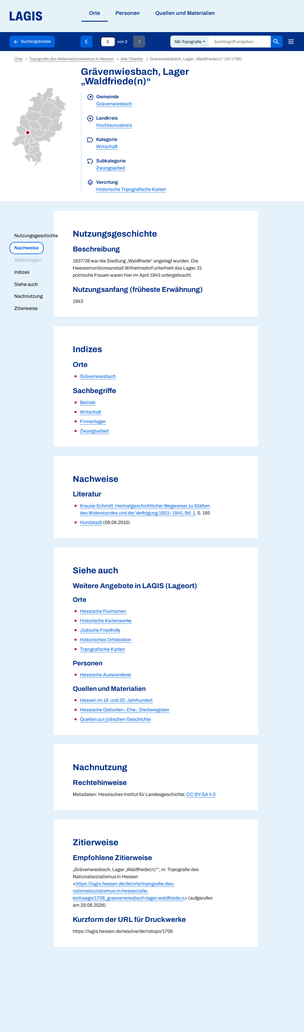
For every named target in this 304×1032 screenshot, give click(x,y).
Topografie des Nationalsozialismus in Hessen (71, 59)
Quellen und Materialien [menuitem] (185, 13)
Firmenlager (93, 421)
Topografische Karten (102, 649)
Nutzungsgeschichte (36, 235)
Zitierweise (26, 308)
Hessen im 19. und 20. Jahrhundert (116, 700)
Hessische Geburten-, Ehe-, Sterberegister (124, 709)
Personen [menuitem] (127, 13)
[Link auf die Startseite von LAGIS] (59, 16)
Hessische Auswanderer (105, 674)
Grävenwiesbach (114, 103)
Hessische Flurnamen (103, 611)
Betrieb (87, 402)
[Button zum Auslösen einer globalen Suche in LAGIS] (277, 42)
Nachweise (26, 247)
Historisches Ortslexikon (105, 639)
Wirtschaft (107, 146)
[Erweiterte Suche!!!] (290, 41)
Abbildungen (27, 259)
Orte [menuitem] (94, 13)
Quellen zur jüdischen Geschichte (115, 719)
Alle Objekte (132, 59)
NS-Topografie (188, 41)
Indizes (21, 272)
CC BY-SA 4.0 (201, 794)
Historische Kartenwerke (106, 620)
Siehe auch (26, 284)
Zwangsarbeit (110, 167)
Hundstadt (91, 522)
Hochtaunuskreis (114, 125)
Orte (18, 59)
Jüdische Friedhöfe (100, 630)
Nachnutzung (28, 296)
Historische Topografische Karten (131, 189)
